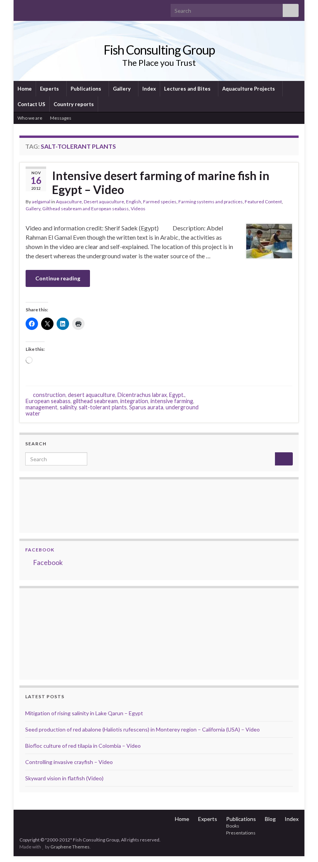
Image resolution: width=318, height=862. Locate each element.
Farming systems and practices (210, 201)
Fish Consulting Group (159, 49)
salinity (68, 407)
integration (134, 401)
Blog (270, 819)
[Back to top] (300, 844)
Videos (138, 208)
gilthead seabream (95, 401)
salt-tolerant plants (103, 407)
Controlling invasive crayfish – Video (69, 762)
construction (49, 395)
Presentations (241, 833)
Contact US (31, 104)
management (41, 407)
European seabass (48, 401)
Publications (86, 89)
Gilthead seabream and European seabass (85, 208)
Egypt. (177, 395)
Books (232, 826)
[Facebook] (35, 8)
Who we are (29, 118)
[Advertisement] (64, 632)
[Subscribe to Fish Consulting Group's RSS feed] (23, 8)
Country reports (74, 104)
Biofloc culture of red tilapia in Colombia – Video (83, 745)
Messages (61, 118)
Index (149, 89)
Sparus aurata (146, 407)
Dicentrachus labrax (142, 395)
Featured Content (263, 201)
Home (24, 89)
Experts (50, 89)
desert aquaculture (91, 395)
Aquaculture (69, 201)
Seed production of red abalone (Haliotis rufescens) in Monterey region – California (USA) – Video (142, 729)
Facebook (39, 550)
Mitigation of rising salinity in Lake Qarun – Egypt (84, 713)
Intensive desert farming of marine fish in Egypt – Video (161, 182)
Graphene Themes (70, 847)
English (133, 201)
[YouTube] (48, 8)
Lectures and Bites (188, 89)
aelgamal (41, 201)
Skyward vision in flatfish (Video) (64, 778)
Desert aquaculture (104, 201)
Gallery (122, 89)
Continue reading (57, 278)
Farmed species (159, 201)
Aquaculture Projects (249, 89)
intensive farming (171, 401)
